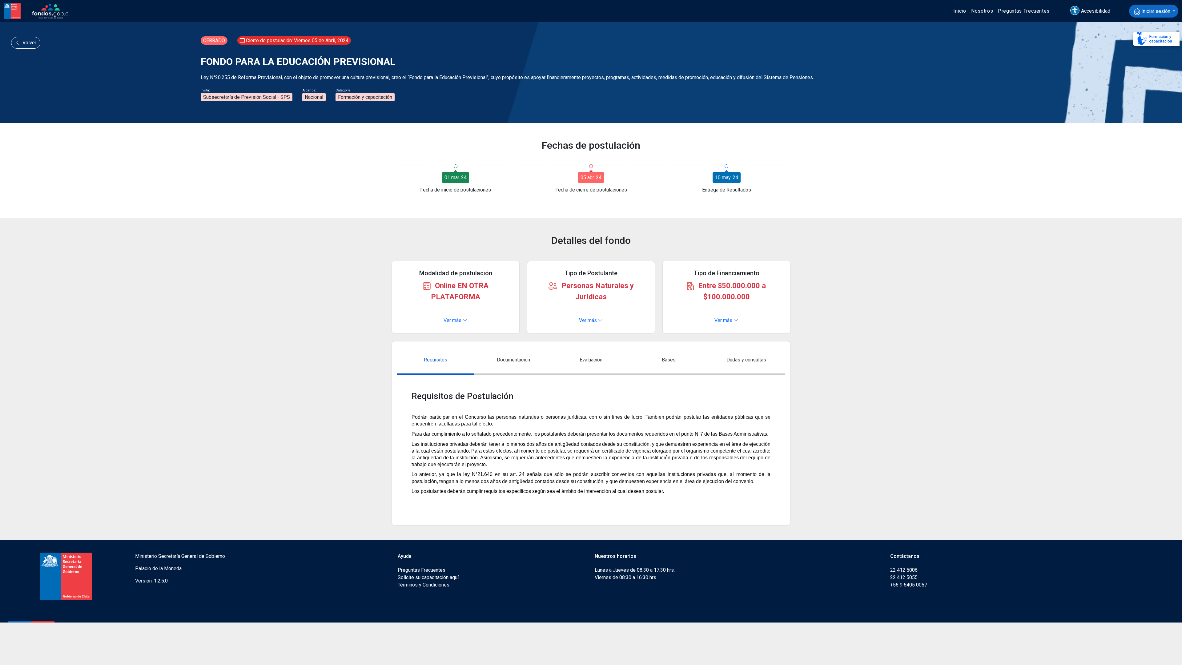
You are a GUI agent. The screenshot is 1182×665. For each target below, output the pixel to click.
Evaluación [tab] (591, 360)
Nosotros (982, 11)
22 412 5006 (904, 570)
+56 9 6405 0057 (908, 585)
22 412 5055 (904, 577)
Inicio (959, 11)
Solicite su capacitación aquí (428, 577)
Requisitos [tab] (435, 360)
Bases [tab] (669, 360)
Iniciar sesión (1156, 11)
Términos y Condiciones (423, 585)
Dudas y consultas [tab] (746, 360)
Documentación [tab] (513, 360)
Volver (28, 43)
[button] (1093, 11)
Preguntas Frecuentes (1024, 11)
